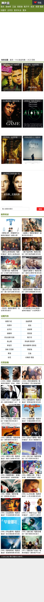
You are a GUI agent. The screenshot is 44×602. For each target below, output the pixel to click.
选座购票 (31, 321)
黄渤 (11, 353)
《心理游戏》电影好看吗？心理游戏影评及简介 (10, 101)
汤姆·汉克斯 (11, 349)
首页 (2, 7)
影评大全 (17, 10)
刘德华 (3, 10)
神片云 (5, 2)
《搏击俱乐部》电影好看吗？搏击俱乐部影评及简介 (10, 64)
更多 (24, 10)
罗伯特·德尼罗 (31, 341)
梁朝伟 (11, 333)
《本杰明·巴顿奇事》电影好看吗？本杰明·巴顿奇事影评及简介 (11, 173)
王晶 (14, 7)
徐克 (11, 357)
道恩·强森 (39, 7)
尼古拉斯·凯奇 (10, 337)
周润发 (31, 333)
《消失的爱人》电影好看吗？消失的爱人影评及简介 (31, 137)
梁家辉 (8, 7)
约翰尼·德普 (31, 357)
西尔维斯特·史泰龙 (31, 345)
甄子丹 (26, 7)
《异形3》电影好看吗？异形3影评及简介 (32, 101)
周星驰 (20, 7)
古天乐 (10, 10)
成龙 (32, 7)
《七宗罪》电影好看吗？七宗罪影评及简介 (31, 64)
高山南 (11, 341)
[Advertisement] (22, 35)
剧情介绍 (10, 321)
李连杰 (11, 345)
